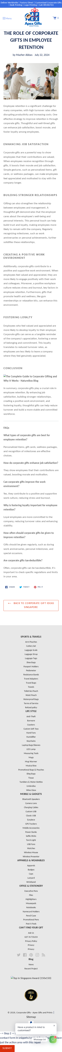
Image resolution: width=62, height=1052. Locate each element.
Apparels (31, 866)
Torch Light (31, 840)
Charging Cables (31, 807)
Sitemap (31, 1017)
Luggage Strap (31, 654)
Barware (31, 721)
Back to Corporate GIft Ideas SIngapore (33, 605)
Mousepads (31, 903)
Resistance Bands (31, 675)
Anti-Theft (31, 716)
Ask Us (31, 933)
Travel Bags (31, 683)
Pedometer (31, 670)
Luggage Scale (31, 650)
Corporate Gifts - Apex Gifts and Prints (34, 1013)
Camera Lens (31, 803)
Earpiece (31, 820)
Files (31, 895)
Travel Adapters (31, 679)
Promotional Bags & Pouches (31, 770)
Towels (31, 687)
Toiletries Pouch (31, 691)
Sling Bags (31, 774)
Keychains (31, 741)
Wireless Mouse (31, 852)
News (31, 964)
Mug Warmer (31, 762)
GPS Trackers (31, 824)
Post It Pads (31, 924)
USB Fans (31, 844)
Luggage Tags (31, 658)
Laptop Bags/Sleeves (31, 745)
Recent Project (31, 969)
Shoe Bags (31, 662)
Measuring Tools (31, 753)
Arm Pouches (31, 642)
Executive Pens (31, 891)
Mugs (31, 757)
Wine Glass (31, 790)
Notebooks (31, 907)
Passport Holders (31, 667)
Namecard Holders (31, 912)
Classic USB (31, 816)
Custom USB (31, 811)
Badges (31, 870)
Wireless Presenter (31, 857)
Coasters (31, 725)
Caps (31, 874)
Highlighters (31, 899)
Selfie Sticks (31, 836)
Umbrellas (31, 786)
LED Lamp (31, 749)
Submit (7, 1048)
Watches (31, 848)
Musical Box (31, 766)
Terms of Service (31, 703)
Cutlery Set (31, 646)
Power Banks (31, 832)
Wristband (31, 882)
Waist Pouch (31, 695)
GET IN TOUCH (31, 937)
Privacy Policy (31, 941)
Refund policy (31, 707)
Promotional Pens (31, 920)
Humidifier (31, 737)
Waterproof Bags (31, 699)
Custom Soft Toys (31, 729)
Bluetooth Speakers (31, 799)
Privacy (31, 945)
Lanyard (31, 878)
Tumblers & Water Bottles (31, 782)
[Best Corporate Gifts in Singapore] (31, 1005)
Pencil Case (31, 916)
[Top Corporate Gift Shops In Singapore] (31, 978)
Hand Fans (31, 733)
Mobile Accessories (31, 828)
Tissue (31, 778)
